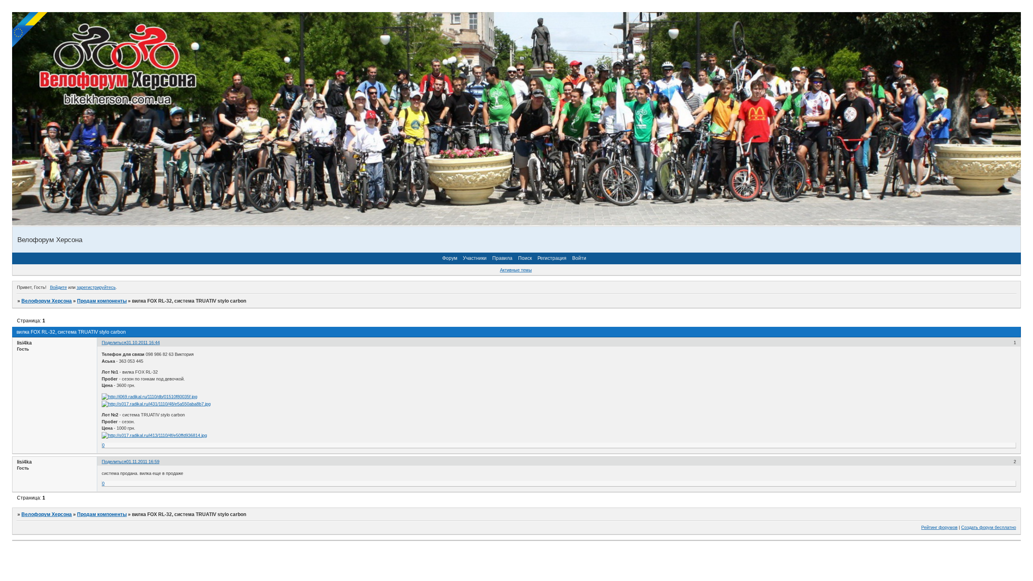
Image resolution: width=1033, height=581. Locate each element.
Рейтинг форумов (939, 527)
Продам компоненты (102, 301)
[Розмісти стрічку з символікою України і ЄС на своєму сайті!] (30, 30)
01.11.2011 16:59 (142, 461)
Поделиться (114, 342)
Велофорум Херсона (46, 301)
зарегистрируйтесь (96, 287)
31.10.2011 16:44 (143, 342)
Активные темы (516, 270)
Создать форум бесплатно (988, 527)
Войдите (58, 287)
